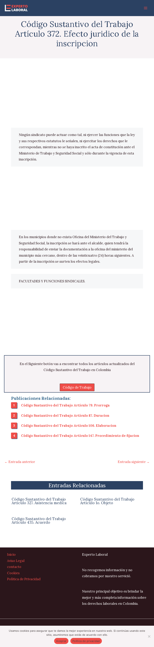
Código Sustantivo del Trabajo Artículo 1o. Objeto (107, 501)
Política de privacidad (86, 641)
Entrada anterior (19, 462)
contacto (14, 567)
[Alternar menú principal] (145, 8)
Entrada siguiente (134, 462)
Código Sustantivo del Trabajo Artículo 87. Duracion (65, 415)
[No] (149, 636)
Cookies (13, 573)
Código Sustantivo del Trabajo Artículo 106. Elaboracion (68, 425)
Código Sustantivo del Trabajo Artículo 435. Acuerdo (39, 520)
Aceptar (61, 641)
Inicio (11, 554)
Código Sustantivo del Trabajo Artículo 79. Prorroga (65, 405)
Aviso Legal (15, 561)
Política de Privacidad (24, 579)
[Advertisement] (77, 98)
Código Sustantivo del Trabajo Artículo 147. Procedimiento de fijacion (80, 435)
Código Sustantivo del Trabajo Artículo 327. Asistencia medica (39, 501)
